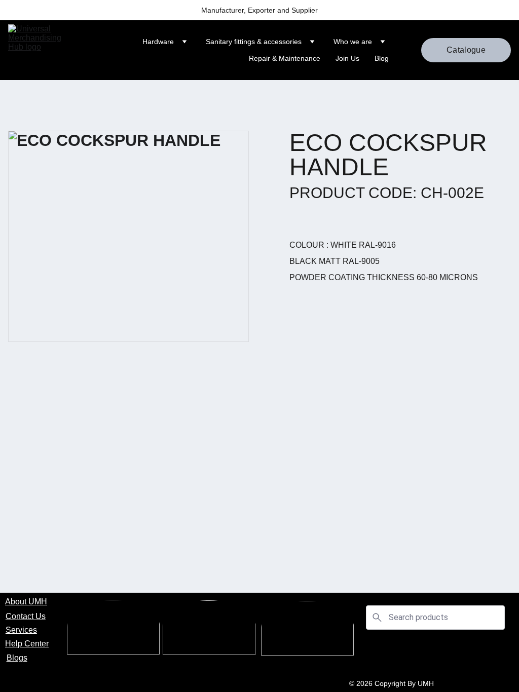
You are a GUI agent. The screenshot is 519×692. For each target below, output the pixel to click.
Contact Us (26, 616)
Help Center (27, 643)
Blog (382, 58)
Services (21, 630)
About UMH (26, 601)
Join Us (347, 58)
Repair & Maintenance (284, 58)
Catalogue (466, 50)
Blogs (17, 657)
